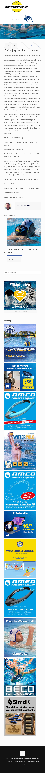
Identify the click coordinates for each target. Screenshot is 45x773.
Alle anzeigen (36, 46)
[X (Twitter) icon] (22, 765)
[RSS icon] (25, 765)
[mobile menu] (42, 4)
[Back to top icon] (22, 753)
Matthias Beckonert (24, 205)
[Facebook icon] (20, 765)
